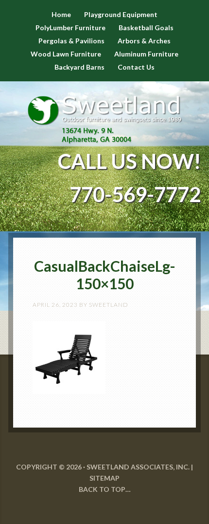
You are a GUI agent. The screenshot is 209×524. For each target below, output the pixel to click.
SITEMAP (104, 478)
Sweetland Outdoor (104, 112)
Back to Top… (105, 489)
